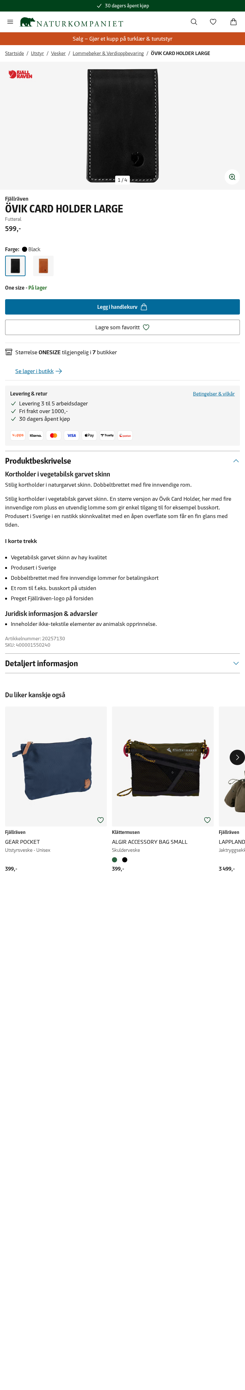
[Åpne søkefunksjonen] (194, 21)
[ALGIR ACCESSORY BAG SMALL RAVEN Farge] (125, 860)
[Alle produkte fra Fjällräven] (20, 74)
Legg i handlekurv (117, 306)
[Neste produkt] (237, 757)
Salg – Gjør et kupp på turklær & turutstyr (122, 38)
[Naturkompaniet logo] (71, 21)
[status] (122, 180)
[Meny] (10, 21)
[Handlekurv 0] (233, 21)
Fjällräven (16, 198)
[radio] (15, 266)
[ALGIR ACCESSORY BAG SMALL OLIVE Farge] (116, 860)
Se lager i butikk (34, 371)
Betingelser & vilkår (214, 394)
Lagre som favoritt (117, 327)
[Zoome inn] (232, 177)
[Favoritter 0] (213, 21)
